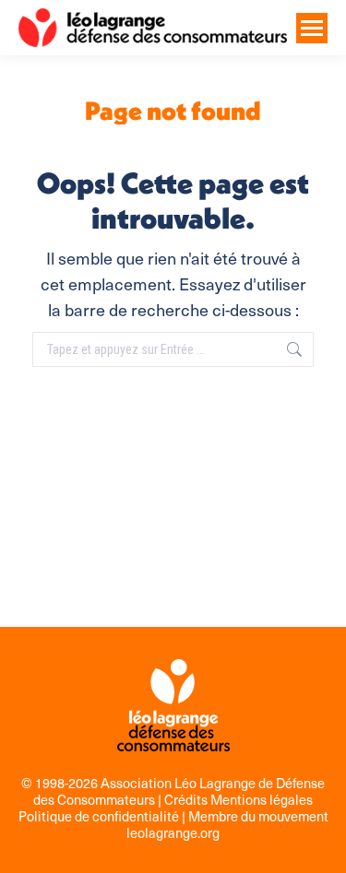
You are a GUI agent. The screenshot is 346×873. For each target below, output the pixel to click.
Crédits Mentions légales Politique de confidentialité (166, 807)
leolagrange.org (173, 832)
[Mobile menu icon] (312, 28)
